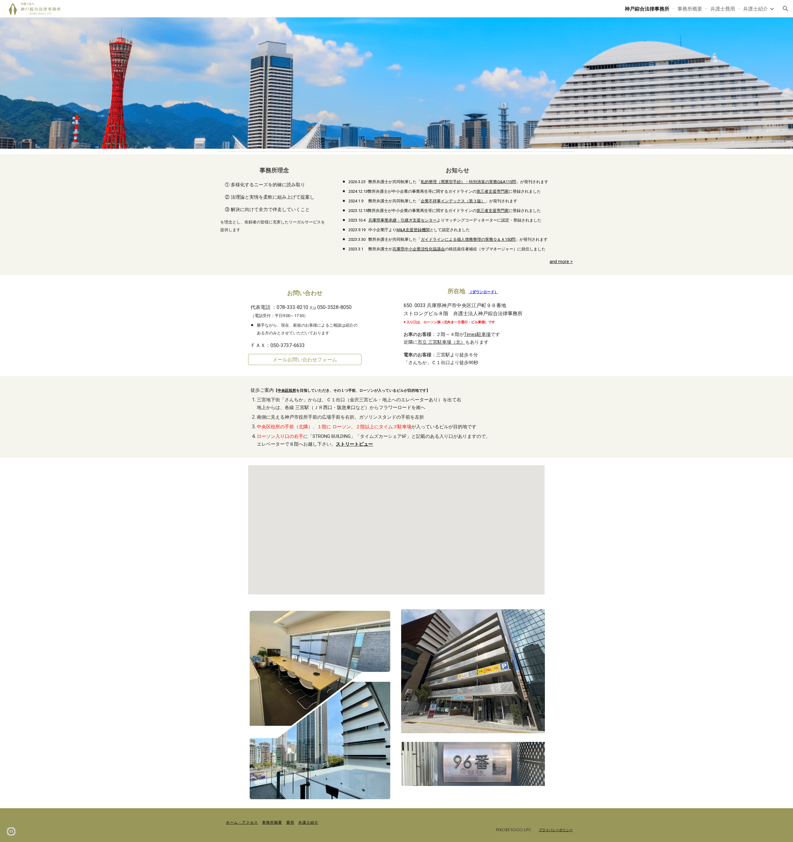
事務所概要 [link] (689, 8)
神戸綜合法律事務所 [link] (647, 8)
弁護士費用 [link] (722, 8)
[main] (274, 199)
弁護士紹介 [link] (755, 8)
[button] (785, 8)
